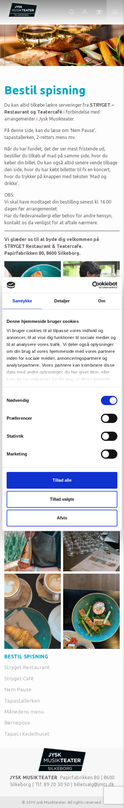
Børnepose (17, 722)
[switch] (109, 418)
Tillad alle (62, 480)
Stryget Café (19, 678)
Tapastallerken (22, 700)
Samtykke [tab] (22, 300)
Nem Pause (17, 689)
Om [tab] (101, 300)
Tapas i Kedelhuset (27, 734)
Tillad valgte (62, 499)
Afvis (62, 517)
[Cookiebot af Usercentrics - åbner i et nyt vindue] (92, 285)
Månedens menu (24, 711)
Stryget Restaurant (27, 667)
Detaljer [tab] (62, 300)
